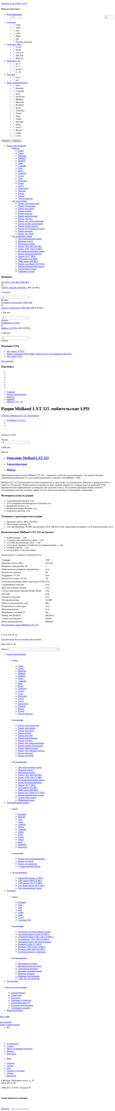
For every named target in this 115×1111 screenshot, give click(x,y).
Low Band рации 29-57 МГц (31, 885)
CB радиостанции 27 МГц (30, 878)
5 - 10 (18, 72)
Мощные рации (25, 770)
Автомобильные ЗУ (20, 1003)
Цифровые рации (26, 800)
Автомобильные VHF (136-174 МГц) (35, 937)
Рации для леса (25, 740)
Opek (20, 915)
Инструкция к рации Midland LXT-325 (20, 625)
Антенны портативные (22, 1005)
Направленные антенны (29, 966)
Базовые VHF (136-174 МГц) (31, 947)
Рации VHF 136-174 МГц (30, 777)
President (20, 105)
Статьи (10, 1065)
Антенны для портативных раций (34, 931)
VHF (18, 28)
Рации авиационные (28, 738)
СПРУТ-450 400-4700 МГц (14, 287)
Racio (18, 108)
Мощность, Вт (13, 61)
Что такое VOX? (14, 356)
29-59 (18, 50)
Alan (18, 85)
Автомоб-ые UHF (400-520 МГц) (33, 939)
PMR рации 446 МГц (28, 790)
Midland (19, 99)
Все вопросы (7, 361)
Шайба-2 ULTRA (9, 328)
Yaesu (18, 124)
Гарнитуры (16, 995)
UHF (18, 25)
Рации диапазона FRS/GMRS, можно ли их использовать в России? (39, 354)
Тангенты (15, 998)
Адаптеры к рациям (20, 1008)
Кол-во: (4, 439)
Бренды (10, 397)
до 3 (18, 63)
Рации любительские (28, 748)
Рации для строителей (28, 725)
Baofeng (19, 88)
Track (20, 834)
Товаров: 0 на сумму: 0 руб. (14, 3)
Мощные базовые (26, 973)
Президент (23, 703)
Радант (21, 711)
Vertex (18, 119)
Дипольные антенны (28, 968)
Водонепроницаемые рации (31, 780)
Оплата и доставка (16, 1071)
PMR (18, 36)
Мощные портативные (29, 976)
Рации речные (25, 733)
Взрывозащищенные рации (31, 795)
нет (17, 80)
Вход (9, 1058)
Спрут (21, 917)
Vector (18, 113)
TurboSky (20, 110)
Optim (21, 832)
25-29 (18, 47)
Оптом (10, 1073)
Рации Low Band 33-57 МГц (31, 792)
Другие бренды (25, 714)
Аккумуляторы (18, 993)
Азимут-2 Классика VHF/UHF (15, 308)
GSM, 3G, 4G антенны (29, 978)
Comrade (20, 91)
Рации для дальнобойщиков (31, 859)
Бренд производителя (17, 82)
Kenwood (20, 96)
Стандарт (11, 22)
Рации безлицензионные (30, 782)
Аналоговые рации (27, 797)
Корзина (5, 1108)
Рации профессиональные (30, 745)
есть (18, 77)
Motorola (20, 102)
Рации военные (25, 753)
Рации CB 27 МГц (26, 785)
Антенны (11, 890)
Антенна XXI (24, 920)
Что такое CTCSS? (15, 351)
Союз (18, 136)
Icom (18, 94)
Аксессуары (12, 981)
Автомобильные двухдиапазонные (34, 942)
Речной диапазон (24, 42)
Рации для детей (26, 755)
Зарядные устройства (21, 1000)
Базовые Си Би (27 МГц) (30, 944)
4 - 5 (18, 66)
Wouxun (19, 122)
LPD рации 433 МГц (28, 787)
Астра (21, 691)
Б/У (8, 1027)
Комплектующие (15, 1010)
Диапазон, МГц (14, 44)
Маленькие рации (26, 772)
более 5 (19, 69)
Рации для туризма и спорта (31, 750)
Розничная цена (14, 14)
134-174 (19, 53)
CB (17, 30)
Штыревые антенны (27, 963)
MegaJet (21, 817)
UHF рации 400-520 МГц (30, 880)
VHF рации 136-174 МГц (30, 883)
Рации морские (25, 735)
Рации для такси (26, 861)
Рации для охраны (26, 728)
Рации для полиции (27, 864)
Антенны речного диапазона (32, 952)
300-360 (19, 55)
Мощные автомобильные (30, 971)
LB (17, 39)
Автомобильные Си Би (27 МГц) (33, 934)
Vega (18, 116)
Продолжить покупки (20, 1109)
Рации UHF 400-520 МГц (30, 775)
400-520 (19, 58)
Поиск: (4, 649)
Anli (20, 910)
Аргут (19, 127)
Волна (19, 130)
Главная (10, 392)
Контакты (11, 1076)
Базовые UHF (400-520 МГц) (31, 949)
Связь (18, 133)
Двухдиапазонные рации (30, 767)
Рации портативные (16, 394)
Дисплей (11, 74)
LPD (18, 33)
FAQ (9, 1068)
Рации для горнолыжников (31, 743)
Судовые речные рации (29, 866)
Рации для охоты (26, 730)
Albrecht (22, 824)
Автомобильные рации (18, 802)
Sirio (20, 907)
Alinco (21, 827)
